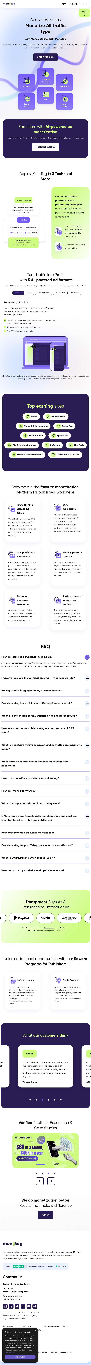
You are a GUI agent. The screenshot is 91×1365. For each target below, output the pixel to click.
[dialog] (20, 1345)
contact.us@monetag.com (15, 1292)
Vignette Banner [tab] (43, 293)
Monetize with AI (45, 147)
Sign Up (74, 4)
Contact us (13, 1277)
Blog (63, 1326)
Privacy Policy (9, 1352)
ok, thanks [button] (20, 1357)
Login (63, 4)
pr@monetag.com (11, 1299)
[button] (30, 1100)
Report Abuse (65, 1352)
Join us (45, 1215)
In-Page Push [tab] (60, 293)
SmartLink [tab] (74, 293)
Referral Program (51, 1326)
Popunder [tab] (18, 293)
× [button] (35, 1330)
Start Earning (45, 57)
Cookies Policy (41, 1352)
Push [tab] (29, 293)
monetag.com (17, 663)
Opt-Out (53, 1352)
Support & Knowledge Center (16, 1284)
